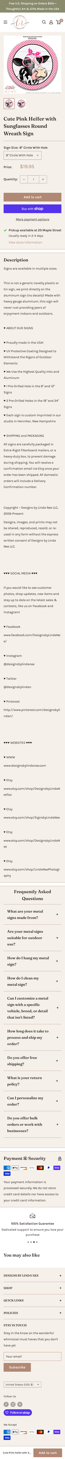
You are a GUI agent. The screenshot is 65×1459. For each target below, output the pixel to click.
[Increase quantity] (43, 179)
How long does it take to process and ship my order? (28, 1037)
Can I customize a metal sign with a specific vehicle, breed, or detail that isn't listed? (27, 1008)
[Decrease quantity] (24, 179)
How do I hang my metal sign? (28, 961)
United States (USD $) (19, 1384)
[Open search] (44, 22)
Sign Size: (25, 148)
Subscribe (17, 1367)
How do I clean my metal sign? (23, 981)
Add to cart (33, 197)
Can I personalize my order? (25, 1101)
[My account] (51, 22)
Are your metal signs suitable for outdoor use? (25, 937)
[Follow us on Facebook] (6, 1404)
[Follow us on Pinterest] (19, 1404)
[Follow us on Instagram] (13, 1404)
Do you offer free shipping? (22, 1060)
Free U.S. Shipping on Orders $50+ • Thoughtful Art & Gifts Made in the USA (32, 6)
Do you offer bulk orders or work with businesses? (24, 1124)
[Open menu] (5, 22)
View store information (25, 242)
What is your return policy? (24, 1080)
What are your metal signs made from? (25, 914)
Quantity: (11, 179)
